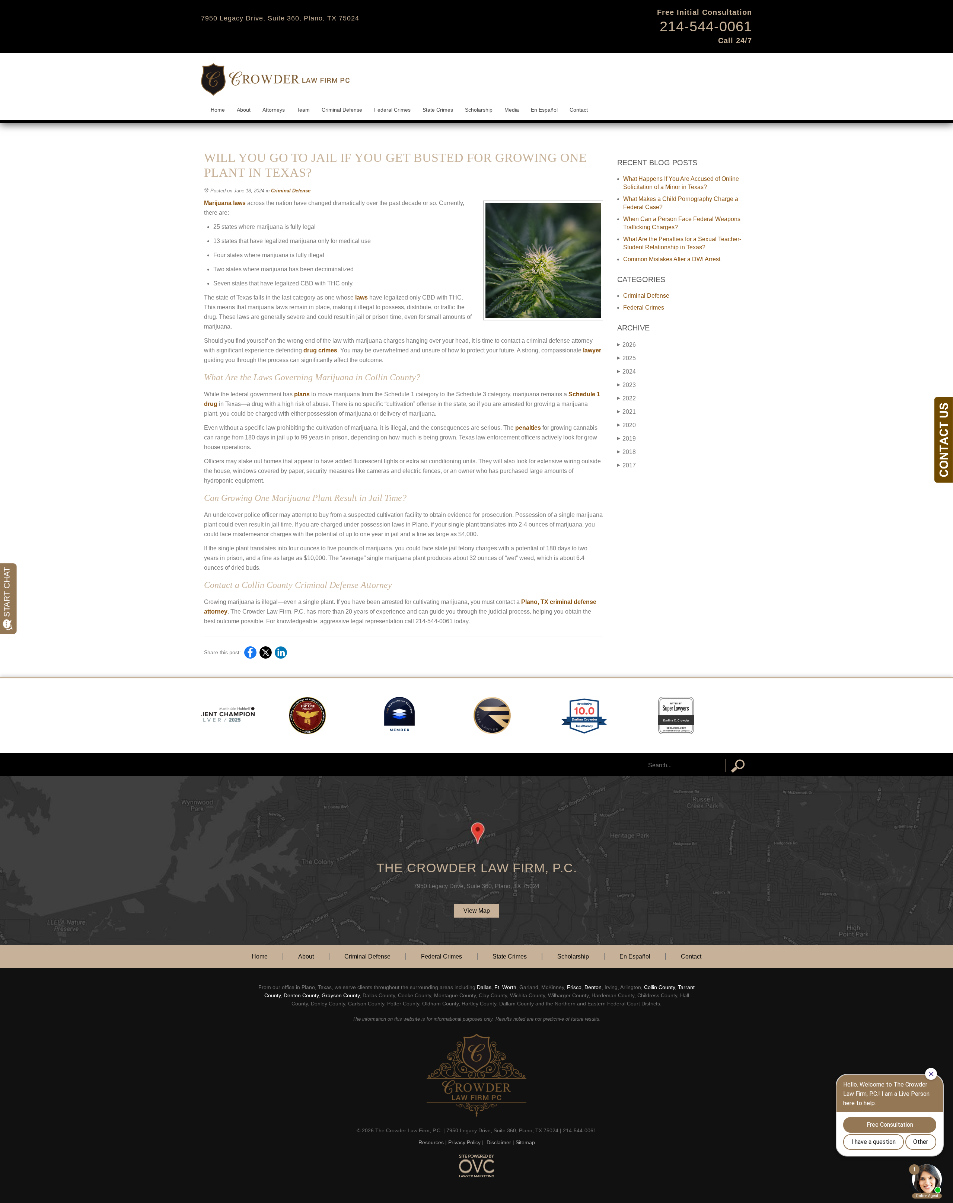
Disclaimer (499, 1142)
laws (361, 297)
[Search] (738, 766)
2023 (626, 385)
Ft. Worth (505, 987)
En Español (544, 110)
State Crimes (438, 110)
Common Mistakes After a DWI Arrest (671, 259)
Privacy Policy (464, 1142)
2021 (626, 412)
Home (218, 110)
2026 (626, 345)
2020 (626, 425)
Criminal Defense (342, 110)
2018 (626, 452)
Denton (593, 987)
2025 (626, 358)
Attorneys (273, 110)
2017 (626, 465)
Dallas (484, 987)
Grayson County (341, 995)
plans (301, 394)
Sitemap (525, 1142)
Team (303, 110)
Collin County (659, 987)
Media (511, 110)
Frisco (574, 987)
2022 (626, 398)
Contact (579, 110)
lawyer (591, 350)
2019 (626, 438)
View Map (476, 911)
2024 (626, 371)
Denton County (301, 995)
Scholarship (479, 110)
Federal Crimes (392, 110)
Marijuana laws (225, 203)
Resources (431, 1142)
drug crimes (319, 350)
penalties (527, 428)
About (244, 110)
